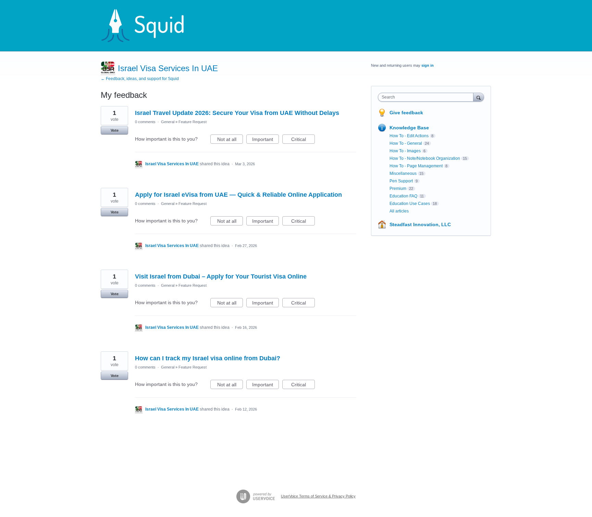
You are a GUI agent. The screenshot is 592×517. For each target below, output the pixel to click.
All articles (399, 211)
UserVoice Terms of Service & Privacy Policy (318, 496)
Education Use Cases (410, 203)
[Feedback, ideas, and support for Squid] (149, 26)
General (167, 122)
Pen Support (401, 181)
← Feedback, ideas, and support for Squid (140, 78)
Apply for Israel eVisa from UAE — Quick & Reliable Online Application (238, 194)
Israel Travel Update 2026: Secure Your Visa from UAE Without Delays (237, 112)
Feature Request (192, 122)
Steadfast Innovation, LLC (420, 224)
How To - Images (405, 150)
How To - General (406, 143)
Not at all (230, 140)
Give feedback (406, 112)
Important (265, 140)
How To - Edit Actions (409, 135)
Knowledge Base (409, 127)
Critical (303, 140)
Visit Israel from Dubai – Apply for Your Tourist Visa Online (221, 276)
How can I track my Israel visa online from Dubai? (207, 358)
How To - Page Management (416, 166)
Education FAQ (403, 196)
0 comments (145, 122)
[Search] (478, 97)
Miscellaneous (403, 173)
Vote (115, 130)
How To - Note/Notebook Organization (425, 158)
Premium (398, 188)
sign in (427, 65)
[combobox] (427, 97)
